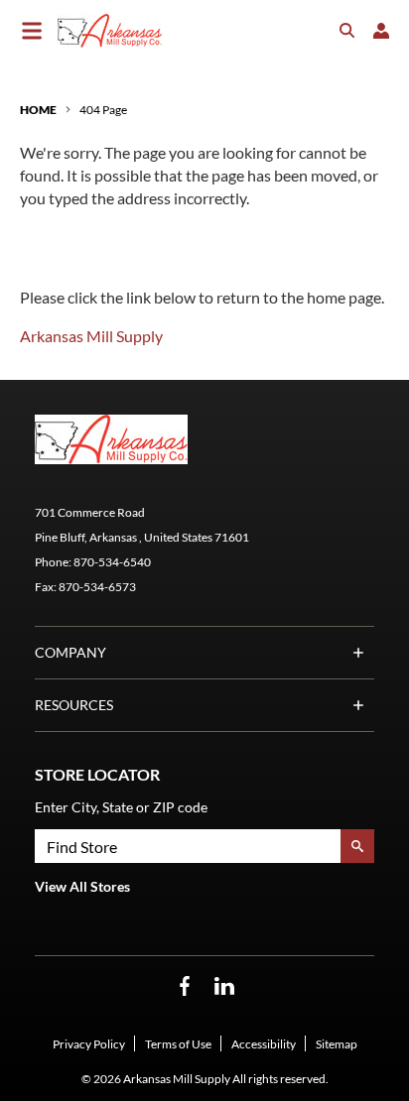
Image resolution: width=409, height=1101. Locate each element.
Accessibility (263, 1044)
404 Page (103, 109)
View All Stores (82, 886)
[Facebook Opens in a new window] (185, 986)
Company (70, 652)
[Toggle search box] (347, 31)
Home (38, 109)
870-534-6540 (112, 561)
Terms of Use (178, 1044)
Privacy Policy (89, 1044)
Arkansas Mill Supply (91, 335)
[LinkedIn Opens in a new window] (224, 986)
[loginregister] (381, 31)
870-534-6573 (97, 586)
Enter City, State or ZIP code (121, 806)
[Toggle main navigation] (32, 31)
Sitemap (336, 1044)
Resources (74, 704)
